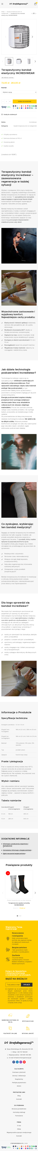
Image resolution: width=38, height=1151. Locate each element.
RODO (19, 1086)
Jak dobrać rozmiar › (7, 77)
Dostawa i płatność (19, 1072)
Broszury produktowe (19, 1109)
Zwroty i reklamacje (19, 1076)
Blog (19, 1096)
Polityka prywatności (19, 1082)
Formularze (19, 1116)
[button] (5, 36)
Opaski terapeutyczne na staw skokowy (19, 900)
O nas (19, 1125)
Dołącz (27, 985)
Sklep (3, 11)
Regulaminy (19, 1079)
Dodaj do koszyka (24, 101)
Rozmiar (4, 88)
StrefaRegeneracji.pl (17, 1143)
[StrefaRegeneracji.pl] (19, 4)
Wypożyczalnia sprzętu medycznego (19, 1132)
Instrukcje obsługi (19, 1112)
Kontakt (19, 1099)
